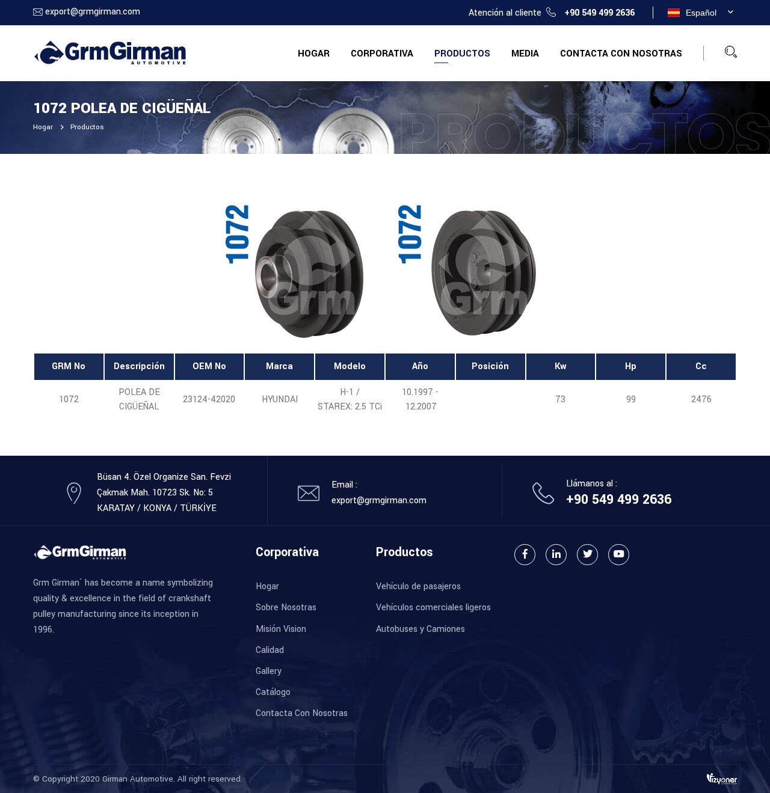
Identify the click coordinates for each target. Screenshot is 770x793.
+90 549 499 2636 (599, 13)
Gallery (269, 671)
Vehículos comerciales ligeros (433, 607)
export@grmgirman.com (92, 11)
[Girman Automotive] (109, 52)
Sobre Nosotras (286, 607)
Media (525, 53)
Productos (462, 53)
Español (701, 12)
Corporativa (382, 53)
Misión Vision (281, 629)
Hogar (314, 53)
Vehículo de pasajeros (418, 586)
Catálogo (273, 692)
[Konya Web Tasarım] (722, 778)
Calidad (270, 650)
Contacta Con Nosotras (621, 53)
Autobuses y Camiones (420, 629)
